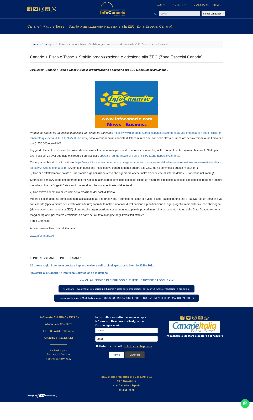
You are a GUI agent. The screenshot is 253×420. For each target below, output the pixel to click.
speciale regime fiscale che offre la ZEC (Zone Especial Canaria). (140, 155)
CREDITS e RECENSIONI (58, 338)
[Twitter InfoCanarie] (35, 9)
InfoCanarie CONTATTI (58, 324)
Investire (179, 4)
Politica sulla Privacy (58, 358)
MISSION (74, 317)
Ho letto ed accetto (125, 346)
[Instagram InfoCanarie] (41, 9)
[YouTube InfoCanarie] (47, 9)
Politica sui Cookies (58, 354)
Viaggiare (201, 4)
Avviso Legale (58, 350)
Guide (161, 4)
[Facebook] (182, 318)
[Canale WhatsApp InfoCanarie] (53, 9)
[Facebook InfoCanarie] (29, 9)
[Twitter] (188, 318)
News (217, 4)
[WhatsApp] (206, 318)
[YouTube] (200, 318)
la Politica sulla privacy (138, 346)
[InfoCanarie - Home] (113, 9)
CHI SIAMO (60, 317)
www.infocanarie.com (43, 235)
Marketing (47, 395)
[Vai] (155, 13)
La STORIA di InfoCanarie (58, 331)
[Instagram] (194, 318)
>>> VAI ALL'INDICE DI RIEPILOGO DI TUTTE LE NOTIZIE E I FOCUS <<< (127, 280)
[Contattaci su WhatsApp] (245, 403)
